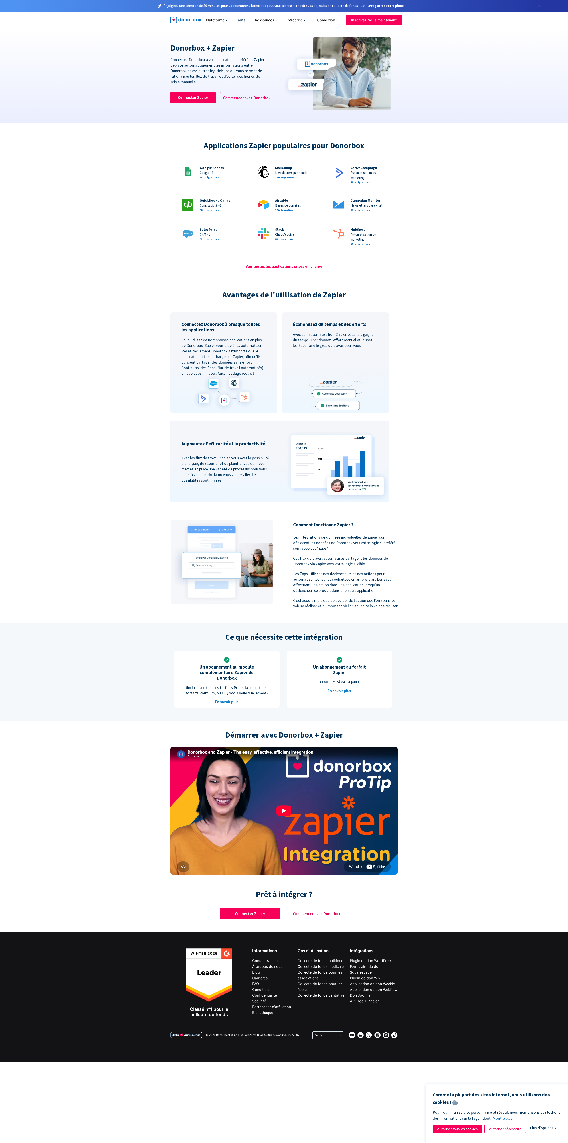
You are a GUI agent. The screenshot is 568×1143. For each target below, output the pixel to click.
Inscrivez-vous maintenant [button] (374, 20)
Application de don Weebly (372, 984)
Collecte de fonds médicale (321, 966)
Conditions (261, 989)
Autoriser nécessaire (505, 1129)
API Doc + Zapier (364, 1001)
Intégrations (361, 950)
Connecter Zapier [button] (193, 97)
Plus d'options (541, 1127)
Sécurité (259, 1001)
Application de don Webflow (374, 989)
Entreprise (294, 20)
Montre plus (502, 1118)
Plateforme (215, 20)
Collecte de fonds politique (320, 960)
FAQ (255, 984)
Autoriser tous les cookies (457, 1129)
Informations (264, 950)
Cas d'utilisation (313, 950)
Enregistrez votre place (385, 5)
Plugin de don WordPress (371, 960)
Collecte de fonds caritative (321, 995)
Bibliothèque (262, 1012)
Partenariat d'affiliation (271, 1007)
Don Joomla (360, 995)
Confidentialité (264, 995)
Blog (256, 972)
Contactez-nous (265, 960)
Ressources (264, 20)
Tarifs (240, 20)
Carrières (260, 978)
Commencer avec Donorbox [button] (246, 97)
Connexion (326, 20)
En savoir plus (226, 701)
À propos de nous (267, 966)
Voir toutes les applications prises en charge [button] (284, 266)
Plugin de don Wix (365, 978)
